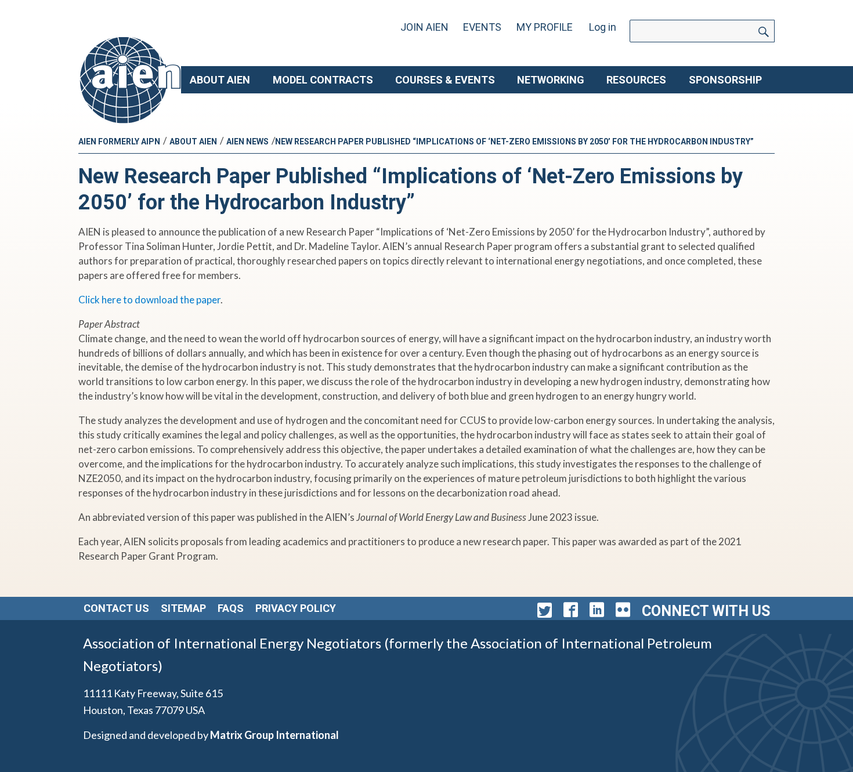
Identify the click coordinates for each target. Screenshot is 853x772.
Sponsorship (725, 80)
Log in (602, 27)
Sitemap (183, 608)
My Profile (544, 27)
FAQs (231, 608)
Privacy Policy (295, 608)
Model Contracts (323, 80)
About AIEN (220, 80)
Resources (636, 80)
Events (482, 27)
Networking (550, 80)
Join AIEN (424, 27)
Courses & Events (445, 80)
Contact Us (116, 608)
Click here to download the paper (149, 299)
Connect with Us (706, 611)
